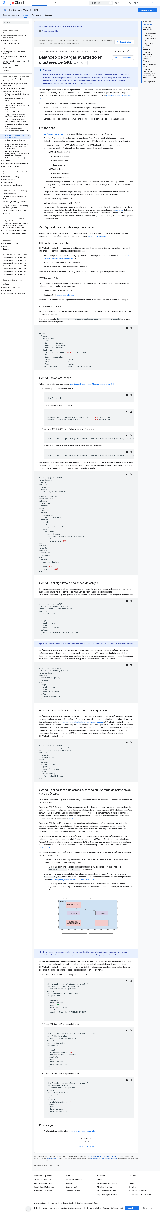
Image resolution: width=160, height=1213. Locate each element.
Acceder (154, 3)
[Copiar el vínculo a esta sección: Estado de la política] (63, 306)
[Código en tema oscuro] (127, 328)
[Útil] (128, 51)
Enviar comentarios (123, 57)
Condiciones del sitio (67, 1203)
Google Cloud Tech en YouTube (140, 1195)
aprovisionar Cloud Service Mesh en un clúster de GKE (92, 384)
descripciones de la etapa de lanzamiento (77, 83)
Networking (64, 51)
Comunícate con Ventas (43, 1191)
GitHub (99, 1179)
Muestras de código (104, 1187)
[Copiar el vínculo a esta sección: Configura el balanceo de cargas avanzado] (96, 227)
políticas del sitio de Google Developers (103, 1158)
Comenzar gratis (147, 10)
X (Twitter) (133, 1187)
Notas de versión (72, 1187)
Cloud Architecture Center (106, 1191)
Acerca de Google (40, 1203)
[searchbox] (16, 22)
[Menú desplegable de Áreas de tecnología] (50, 3)
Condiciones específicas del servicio (87, 78)
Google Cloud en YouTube (138, 1191)
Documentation (51, 51)
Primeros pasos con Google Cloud (109, 1183)
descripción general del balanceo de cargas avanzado (81, 722)
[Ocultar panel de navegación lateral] (28, 1208)
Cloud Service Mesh (18, 10)
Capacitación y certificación (107, 1195)
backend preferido (46, 848)
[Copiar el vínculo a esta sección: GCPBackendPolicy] (62, 278)
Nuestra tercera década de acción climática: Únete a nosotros (58, 1208)
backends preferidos (65, 295)
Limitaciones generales (53, 134)
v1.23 (35, 10)
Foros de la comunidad (74, 1179)
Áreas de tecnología (39, 3)
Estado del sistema (73, 1191)
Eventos (132, 1183)
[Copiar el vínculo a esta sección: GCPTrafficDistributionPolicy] (72, 243)
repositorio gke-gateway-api (98, 236)
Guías (25, 15)
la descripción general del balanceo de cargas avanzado (74, 879)
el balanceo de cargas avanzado (82, 1131)
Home (41, 51)
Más (56, 3)
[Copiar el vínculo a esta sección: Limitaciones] (57, 128)
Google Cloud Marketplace (44, 1187)
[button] (15, 36)
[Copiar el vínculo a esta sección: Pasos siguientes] (63, 1125)
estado (72, 818)
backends (119, 210)
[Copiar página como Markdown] (82, 63)
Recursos (48, 15)
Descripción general (11, 15)
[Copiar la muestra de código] (131, 328)
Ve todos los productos (42, 1179)
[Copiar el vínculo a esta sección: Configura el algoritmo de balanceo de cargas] (100, 583)
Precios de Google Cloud (43, 1183)
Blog (130, 1179)
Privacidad (53, 1203)
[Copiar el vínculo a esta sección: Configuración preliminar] (73, 378)
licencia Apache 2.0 (53, 1158)
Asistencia (36, 15)
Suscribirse (132, 1208)
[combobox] (101, 3)
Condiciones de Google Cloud (87, 1203)
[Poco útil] (132, 51)
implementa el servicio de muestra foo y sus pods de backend (93, 955)
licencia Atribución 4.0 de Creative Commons (102, 1156)
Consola (121, 3)
